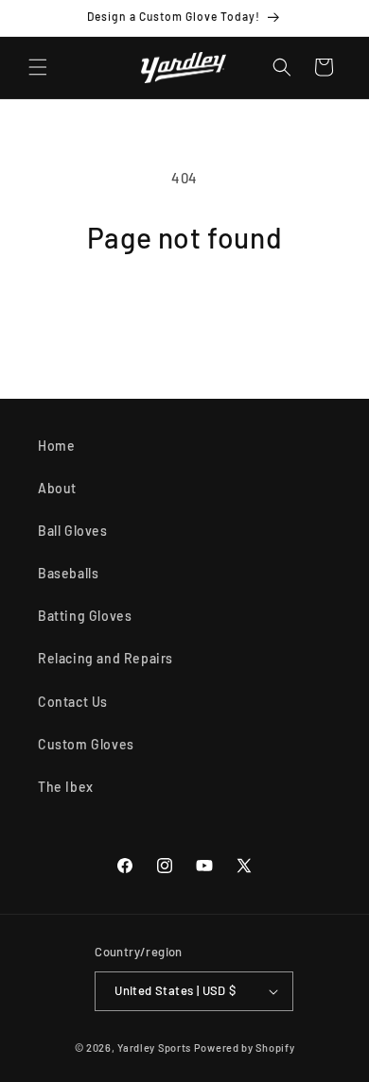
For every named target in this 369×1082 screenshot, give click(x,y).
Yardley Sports (154, 1047)
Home (56, 446)
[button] (38, 67)
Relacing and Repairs (105, 658)
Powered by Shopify (244, 1047)
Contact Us (73, 702)
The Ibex (66, 787)
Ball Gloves (73, 531)
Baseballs (68, 573)
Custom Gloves (86, 744)
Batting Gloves (85, 616)
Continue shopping (184, 308)
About (57, 488)
